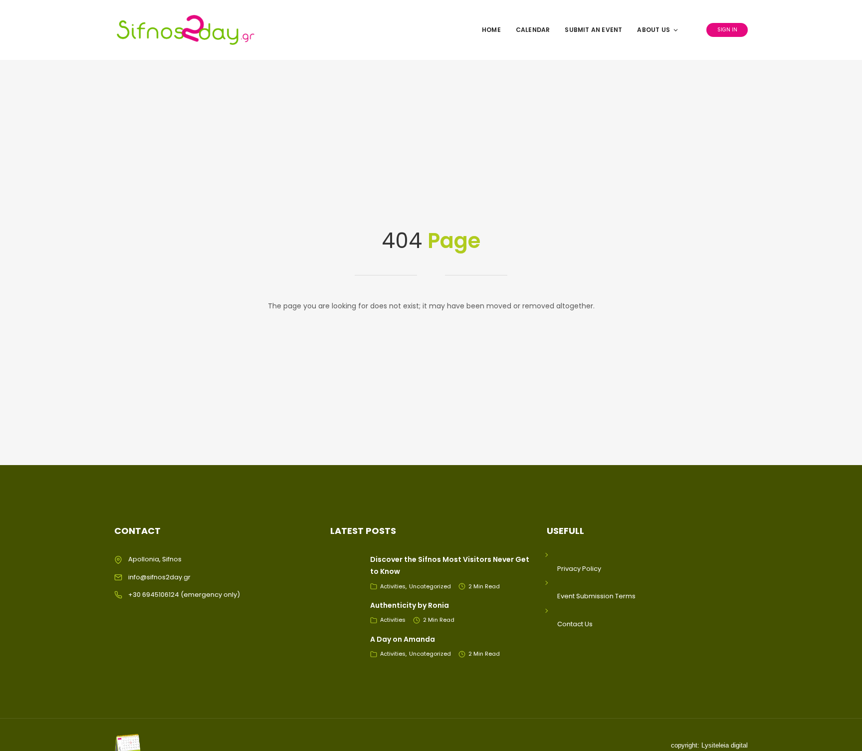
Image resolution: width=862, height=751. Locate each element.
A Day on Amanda (402, 639)
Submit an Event (593, 29)
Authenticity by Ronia (409, 605)
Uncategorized (430, 586)
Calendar (533, 29)
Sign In (727, 29)
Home (491, 29)
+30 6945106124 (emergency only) (184, 594)
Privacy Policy (579, 568)
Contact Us (575, 624)
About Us (653, 29)
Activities (393, 586)
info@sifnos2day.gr (159, 577)
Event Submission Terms (596, 596)
